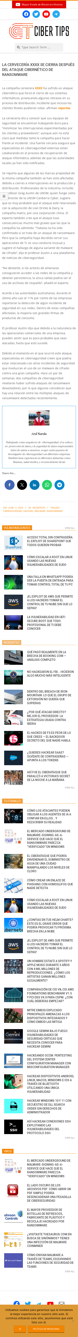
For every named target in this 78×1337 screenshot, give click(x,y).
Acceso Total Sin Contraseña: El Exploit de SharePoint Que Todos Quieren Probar (50, 541)
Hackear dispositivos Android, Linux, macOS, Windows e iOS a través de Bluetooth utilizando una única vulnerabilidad (50, 1084)
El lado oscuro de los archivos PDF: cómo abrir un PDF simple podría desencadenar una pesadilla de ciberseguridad (49, 1193)
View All (70, 527)
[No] (73, 1321)
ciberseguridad (12, 510)
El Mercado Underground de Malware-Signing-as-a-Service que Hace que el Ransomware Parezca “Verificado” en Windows (49, 839)
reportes (64, 108)
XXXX (38, 88)
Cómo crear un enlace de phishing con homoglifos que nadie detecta (50, 884)
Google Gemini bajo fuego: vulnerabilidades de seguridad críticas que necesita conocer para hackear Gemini (47, 1038)
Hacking (28, 510)
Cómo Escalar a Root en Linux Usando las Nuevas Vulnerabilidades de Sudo (50, 560)
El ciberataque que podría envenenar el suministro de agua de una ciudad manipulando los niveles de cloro (48, 863)
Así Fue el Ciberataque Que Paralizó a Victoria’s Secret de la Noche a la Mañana (48, 776)
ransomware (55, 510)
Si (20, 1329)
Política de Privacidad (46, 1329)
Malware (40, 510)
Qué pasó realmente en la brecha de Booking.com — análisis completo (46, 655)
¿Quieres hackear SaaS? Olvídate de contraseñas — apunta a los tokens (47, 756)
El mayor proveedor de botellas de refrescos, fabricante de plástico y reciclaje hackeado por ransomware (46, 1217)
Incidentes (38, 507)
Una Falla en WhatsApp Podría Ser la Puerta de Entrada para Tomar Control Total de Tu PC (50, 580)
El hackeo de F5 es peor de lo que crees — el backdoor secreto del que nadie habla (49, 736)
